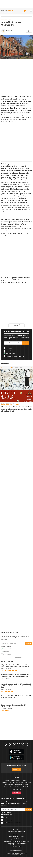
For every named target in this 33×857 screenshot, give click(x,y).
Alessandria (8, 20)
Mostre (3, 404)
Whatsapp (5, 782)
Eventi (2, 20)
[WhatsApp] (26, 744)
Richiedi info (16, 770)
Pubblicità (25, 780)
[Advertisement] (16, 77)
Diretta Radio (18, 787)
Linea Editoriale (16, 835)
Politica (3, 680)
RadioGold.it (20, 850)
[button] (31, 367)
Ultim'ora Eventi (8, 787)
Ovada (8, 710)
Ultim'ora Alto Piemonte (21, 785)
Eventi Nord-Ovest (10, 353)
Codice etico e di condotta (16, 833)
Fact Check (16, 838)
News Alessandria (10, 348)
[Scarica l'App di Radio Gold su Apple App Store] (16, 751)
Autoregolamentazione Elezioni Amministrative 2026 (16, 841)
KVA (20, 854)
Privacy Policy (20, 356)
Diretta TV (26, 787)
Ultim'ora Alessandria (25, 782)
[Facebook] (6, 744)
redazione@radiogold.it (22, 853)
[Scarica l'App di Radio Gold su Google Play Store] (16, 757)
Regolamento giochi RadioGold (16, 836)
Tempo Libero (8, 404)
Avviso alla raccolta (16, 846)
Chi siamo (7, 780)
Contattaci (16, 792)
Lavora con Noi (16, 789)
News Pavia (8, 351)
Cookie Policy (20, 830)
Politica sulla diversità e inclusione (16, 831)
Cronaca (3, 691)
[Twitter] (10, 744)
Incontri (7, 670)
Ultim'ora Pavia (9, 785)
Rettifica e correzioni (16, 840)
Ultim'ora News (13, 782)
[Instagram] (18, 744)
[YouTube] (14, 744)
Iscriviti (25, 343)
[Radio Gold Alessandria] (7, 11)
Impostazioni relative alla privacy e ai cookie (16, 845)
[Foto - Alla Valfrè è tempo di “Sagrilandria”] (16, 47)
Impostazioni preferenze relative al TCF (16, 843)
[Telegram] (22, 744)
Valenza (8, 701)
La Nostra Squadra (16, 780)
